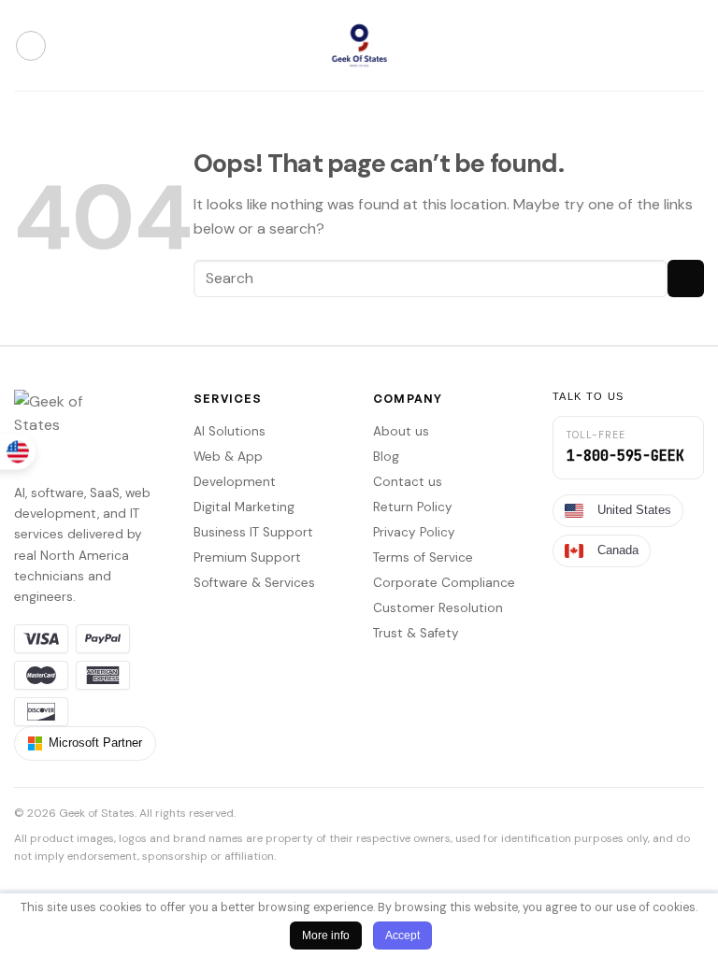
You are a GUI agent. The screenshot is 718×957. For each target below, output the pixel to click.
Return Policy (412, 507)
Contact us (407, 482)
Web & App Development (235, 469)
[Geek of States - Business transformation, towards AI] (359, 45)
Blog (386, 456)
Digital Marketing (244, 507)
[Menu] (31, 46)
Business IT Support (253, 532)
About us (401, 431)
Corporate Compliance (444, 583)
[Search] (689, 46)
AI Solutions (230, 431)
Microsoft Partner (95, 743)
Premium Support (247, 557)
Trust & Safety (416, 633)
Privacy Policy (414, 532)
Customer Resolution (438, 608)
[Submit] (686, 278)
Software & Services (254, 583)
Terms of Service (423, 557)
